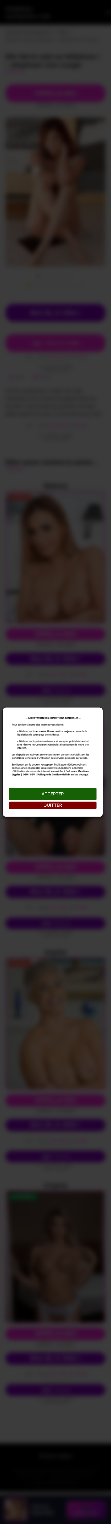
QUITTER (52, 805)
